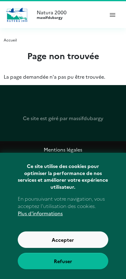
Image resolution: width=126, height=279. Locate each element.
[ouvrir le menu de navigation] (112, 14)
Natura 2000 (52, 14)
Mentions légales (63, 149)
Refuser (63, 261)
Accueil (10, 39)
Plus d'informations (40, 213)
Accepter (63, 239)
